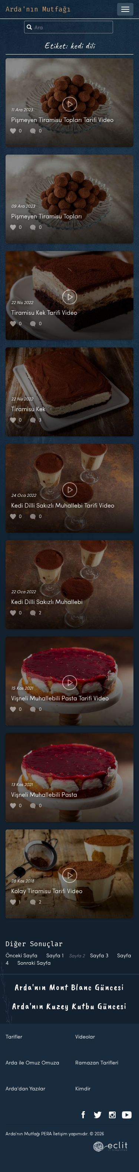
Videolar (85, 1036)
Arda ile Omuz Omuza (32, 1062)
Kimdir (82, 1088)
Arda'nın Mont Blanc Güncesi (69, 987)
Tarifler (14, 1036)
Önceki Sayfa (21, 955)
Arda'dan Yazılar (25, 1088)
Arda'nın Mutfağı (38, 9)
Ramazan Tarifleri (96, 1062)
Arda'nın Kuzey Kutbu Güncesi (69, 1005)
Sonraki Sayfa (34, 962)
